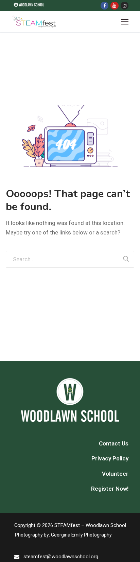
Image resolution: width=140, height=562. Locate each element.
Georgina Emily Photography (81, 535)
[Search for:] (70, 259)
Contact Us (113, 443)
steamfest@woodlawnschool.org (60, 557)
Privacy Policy (109, 458)
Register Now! (109, 488)
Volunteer (115, 473)
